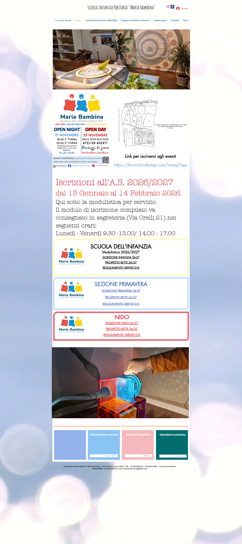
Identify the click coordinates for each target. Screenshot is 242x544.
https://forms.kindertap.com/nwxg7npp (150, 165)
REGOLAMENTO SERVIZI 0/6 (121, 267)
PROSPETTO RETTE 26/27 (121, 262)
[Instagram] (168, 7)
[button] (121, 59)
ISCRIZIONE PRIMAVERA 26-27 (121, 291)
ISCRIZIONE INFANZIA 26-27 (121, 257)
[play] (182, 87)
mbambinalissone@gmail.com (135, 469)
